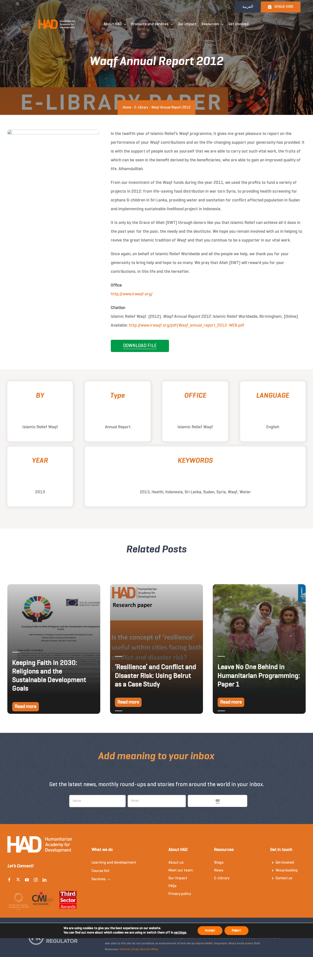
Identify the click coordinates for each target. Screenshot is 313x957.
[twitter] (193, 7)
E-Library (141, 107)
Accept (210, 930)
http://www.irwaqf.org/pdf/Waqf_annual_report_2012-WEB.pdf (186, 325)
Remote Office (149, 949)
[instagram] (210, 7)
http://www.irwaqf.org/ (132, 294)
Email (135, 949)
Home (127, 107)
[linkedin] (219, 7)
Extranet (125, 949)
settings (180, 932)
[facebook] (184, 7)
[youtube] (202, 7)
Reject (236, 930)
